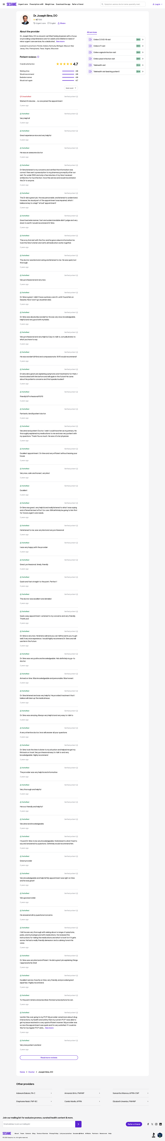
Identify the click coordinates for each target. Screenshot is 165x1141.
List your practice (66, 1133)
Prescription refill (36, 4)
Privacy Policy (53, 1133)
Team (22, 1133)
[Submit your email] (78, 1124)
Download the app (63, 4)
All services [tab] (92, 32)
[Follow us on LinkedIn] (160, 1124)
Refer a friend (77, 4)
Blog (33, 1133)
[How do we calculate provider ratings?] (38, 57)
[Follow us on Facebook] (148, 1124)
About (17, 1133)
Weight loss (49, 4)
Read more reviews (49, 1057)
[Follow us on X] (152, 1124)
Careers (28, 1133)
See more (60, 41)
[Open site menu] (3, 4)
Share (62, 23)
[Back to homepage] (11, 4)
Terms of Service (42, 1133)
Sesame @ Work (78, 1133)
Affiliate (88, 1133)
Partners (95, 1133)
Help (109, 1133)
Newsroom (103, 1133)
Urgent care (23, 4)
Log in (157, 4)
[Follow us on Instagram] (156, 1124)
